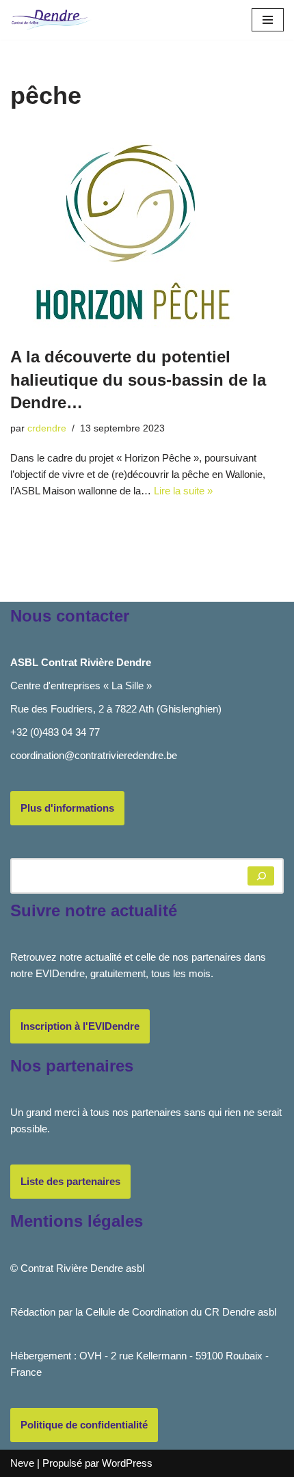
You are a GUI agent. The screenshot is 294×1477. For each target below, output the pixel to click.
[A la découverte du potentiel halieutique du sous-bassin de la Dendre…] (147, 231)
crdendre (46, 428)
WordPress (127, 1463)
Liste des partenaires (70, 1181)
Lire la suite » (183, 490)
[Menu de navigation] (268, 19)
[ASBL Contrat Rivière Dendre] (51, 20)
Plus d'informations (67, 808)
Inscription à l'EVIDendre (80, 1026)
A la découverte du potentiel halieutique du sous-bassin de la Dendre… (138, 379)
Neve (22, 1463)
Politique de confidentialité (84, 1425)
